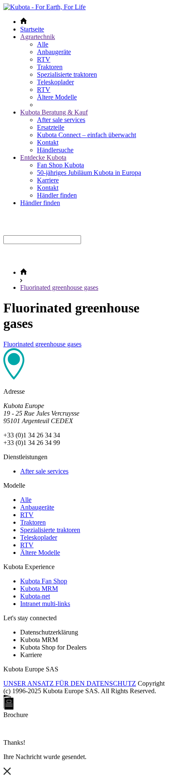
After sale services (61, 119)
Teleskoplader (55, 82)
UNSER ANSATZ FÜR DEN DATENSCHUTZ (69, 683)
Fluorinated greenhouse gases (59, 287)
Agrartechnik (37, 36)
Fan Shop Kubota (60, 165)
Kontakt (47, 142)
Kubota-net (35, 596)
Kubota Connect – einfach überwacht (86, 134)
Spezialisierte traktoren (67, 74)
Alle (42, 44)
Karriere (48, 180)
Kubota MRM (39, 588)
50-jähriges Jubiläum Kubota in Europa (89, 172)
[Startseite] (23, 272)
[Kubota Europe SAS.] (44, 6)
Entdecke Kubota (43, 157)
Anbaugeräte (54, 51)
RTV (43, 59)
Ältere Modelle (57, 97)
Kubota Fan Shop (43, 581)
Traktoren (50, 66)
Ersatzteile (50, 127)
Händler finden (57, 195)
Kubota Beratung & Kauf (54, 112)
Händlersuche (55, 149)
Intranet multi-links (45, 603)
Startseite (32, 29)
